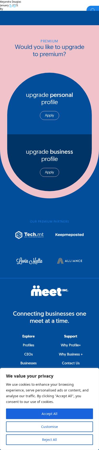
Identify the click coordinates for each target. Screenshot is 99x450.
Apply (49, 116)
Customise (49, 426)
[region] (49, 409)
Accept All (49, 413)
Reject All (49, 439)
